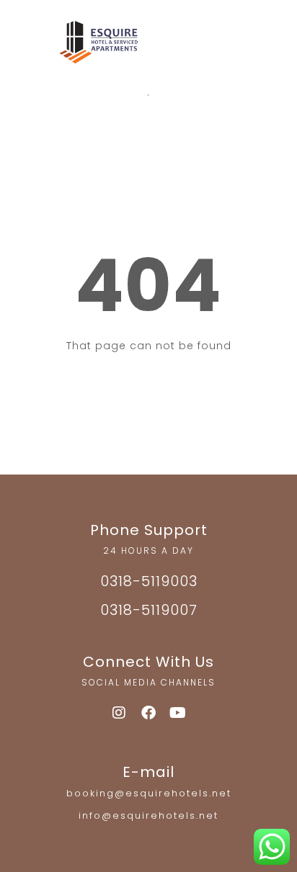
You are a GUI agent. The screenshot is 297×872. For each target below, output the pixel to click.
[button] (224, 47)
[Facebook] (148, 712)
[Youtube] (178, 712)
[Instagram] (119, 712)
